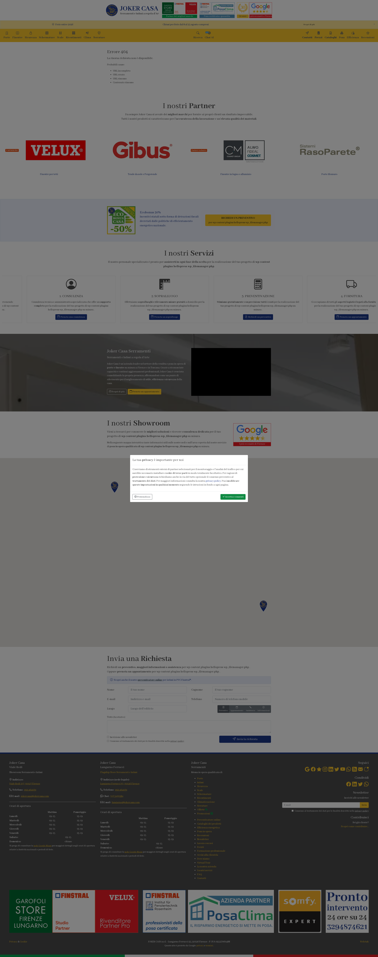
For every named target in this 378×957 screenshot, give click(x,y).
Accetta (234, 497)
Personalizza (143, 497)
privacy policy (213, 481)
